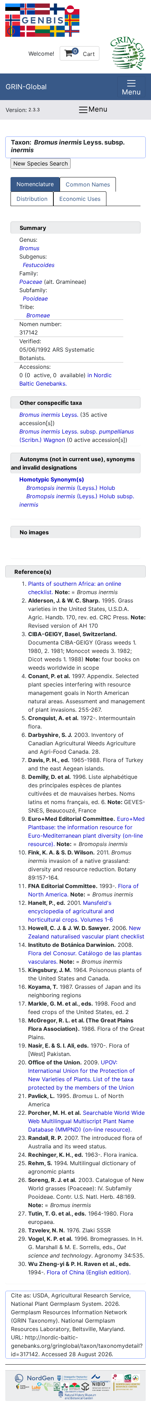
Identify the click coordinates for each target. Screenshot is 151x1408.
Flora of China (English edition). (89, 1272)
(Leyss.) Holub (70, 487)
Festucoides (38, 264)
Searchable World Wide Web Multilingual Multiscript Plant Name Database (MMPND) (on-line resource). (86, 1121)
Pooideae (35, 298)
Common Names (88, 184)
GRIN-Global (26, 87)
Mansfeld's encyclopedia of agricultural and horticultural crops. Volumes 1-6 (71, 911)
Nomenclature (35, 184)
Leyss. (49, 414)
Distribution (32, 198)
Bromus (29, 248)
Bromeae (38, 315)
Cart (84, 52)
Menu (97, 109)
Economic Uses (79, 198)
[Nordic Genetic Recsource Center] (42, 19)
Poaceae (30, 281)
